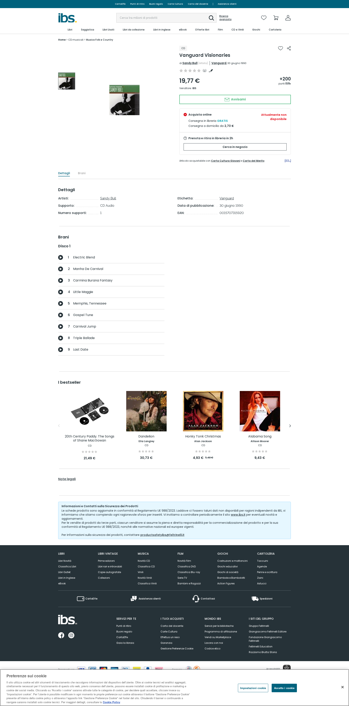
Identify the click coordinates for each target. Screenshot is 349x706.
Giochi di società (227, 572)
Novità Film (184, 561)
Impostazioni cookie (253, 688)
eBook (62, 583)
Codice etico (212, 648)
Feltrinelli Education (260, 646)
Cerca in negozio (235, 147)
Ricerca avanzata (225, 18)
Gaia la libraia (125, 643)
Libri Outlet (64, 572)
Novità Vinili (145, 578)
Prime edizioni (106, 561)
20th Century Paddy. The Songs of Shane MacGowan (89, 438)
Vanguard (218, 63)
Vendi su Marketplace (218, 637)
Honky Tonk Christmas (203, 436)
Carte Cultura (175, 3)
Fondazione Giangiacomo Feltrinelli (265, 639)
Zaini (260, 578)
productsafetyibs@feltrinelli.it (162, 535)
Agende (262, 566)
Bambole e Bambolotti (231, 578)
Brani (81, 173)
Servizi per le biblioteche (219, 626)
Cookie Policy (111, 702)
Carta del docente (198, 3)
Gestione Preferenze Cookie (177, 648)
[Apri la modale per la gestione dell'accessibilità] (287, 669)
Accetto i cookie (284, 688)
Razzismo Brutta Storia (263, 652)
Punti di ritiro (137, 3)
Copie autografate (109, 572)
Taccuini (262, 561)
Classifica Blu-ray (189, 572)
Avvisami (238, 99)
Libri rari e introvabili (110, 566)
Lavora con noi (214, 643)
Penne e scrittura (267, 572)
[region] (174, 687)
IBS (194, 88)
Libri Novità (64, 561)
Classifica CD (146, 566)
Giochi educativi (227, 566)
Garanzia (166, 643)
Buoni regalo (156, 3)
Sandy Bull (190, 63)
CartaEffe (120, 3)
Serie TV (182, 578)
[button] (211, 18)
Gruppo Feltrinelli (259, 626)
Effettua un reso (170, 637)
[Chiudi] (342, 687)
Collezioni (104, 578)
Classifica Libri (67, 566)
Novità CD (144, 561)
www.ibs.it (238, 515)
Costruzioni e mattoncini (232, 561)
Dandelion (146, 436)
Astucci (261, 583)
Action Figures (226, 583)
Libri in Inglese (66, 578)
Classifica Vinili (147, 583)
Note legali (67, 479)
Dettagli (64, 173)
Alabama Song (259, 436)
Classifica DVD (187, 566)
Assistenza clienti (227, 3)
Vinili (140, 572)
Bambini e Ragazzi (189, 583)
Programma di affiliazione (221, 631)
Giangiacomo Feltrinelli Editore (267, 631)
